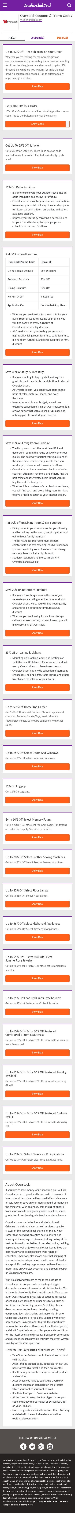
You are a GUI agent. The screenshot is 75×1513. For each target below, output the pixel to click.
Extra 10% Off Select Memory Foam (28, 819)
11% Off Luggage (16, 786)
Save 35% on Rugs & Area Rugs (24, 372)
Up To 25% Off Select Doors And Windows (31, 753)
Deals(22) (62, 38)
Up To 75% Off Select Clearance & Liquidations (34, 1154)
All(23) (12, 38)
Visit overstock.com (31, 20)
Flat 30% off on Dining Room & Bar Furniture (33, 523)
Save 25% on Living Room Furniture (27, 443)
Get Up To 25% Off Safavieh (22, 145)
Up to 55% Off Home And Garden (26, 707)
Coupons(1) (37, 38)
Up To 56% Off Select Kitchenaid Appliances (32, 924)
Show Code (37, 124)
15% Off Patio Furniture (20, 187)
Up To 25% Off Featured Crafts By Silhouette (33, 998)
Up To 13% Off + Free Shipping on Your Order (33, 52)
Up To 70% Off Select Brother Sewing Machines (35, 857)
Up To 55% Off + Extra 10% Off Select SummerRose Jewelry (28, 959)
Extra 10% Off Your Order (21, 106)
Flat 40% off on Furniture (21, 254)
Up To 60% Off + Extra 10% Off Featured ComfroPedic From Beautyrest (30, 1033)
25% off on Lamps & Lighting (23, 653)
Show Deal (37, 86)
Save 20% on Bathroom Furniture (26, 590)
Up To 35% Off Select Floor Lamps (26, 890)
